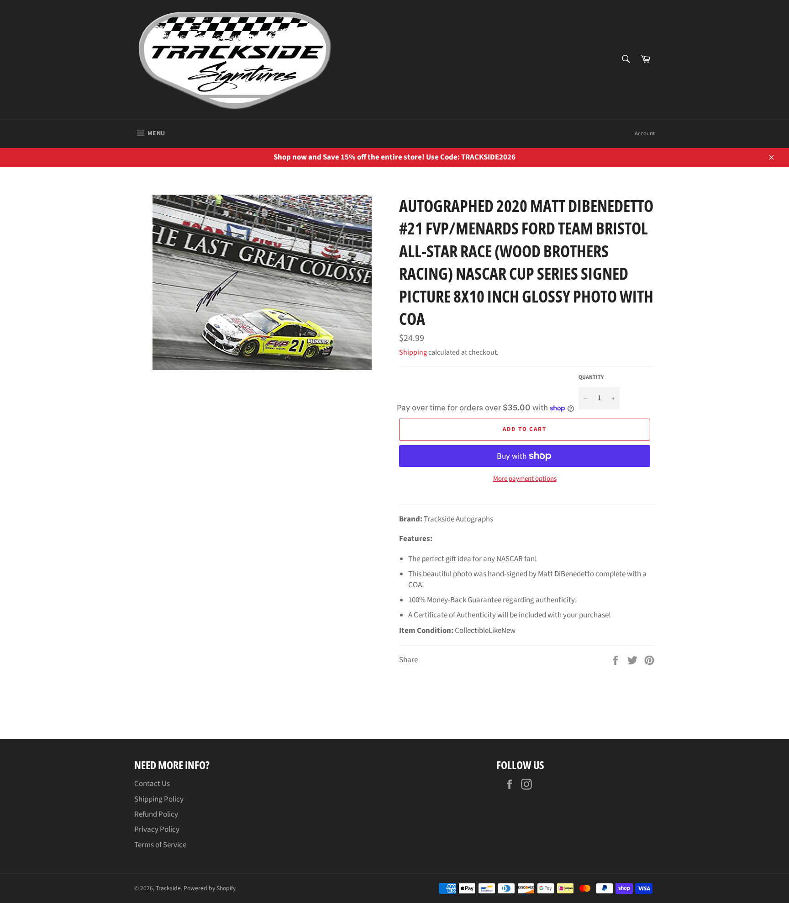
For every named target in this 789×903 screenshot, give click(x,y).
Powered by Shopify (210, 888)
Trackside (168, 888)
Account (645, 133)
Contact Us (152, 783)
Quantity (591, 377)
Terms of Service (160, 844)
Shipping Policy (159, 799)
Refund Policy (156, 814)
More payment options (525, 478)
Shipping (413, 352)
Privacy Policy (156, 829)
